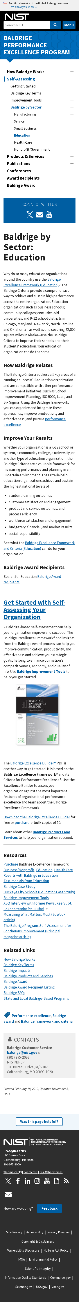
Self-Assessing (21, 79)
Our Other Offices (51, 1172)
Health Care (23, 142)
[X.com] (8, 1181)
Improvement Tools (26, 100)
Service (19, 121)
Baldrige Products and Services (28, 976)
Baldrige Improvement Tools (41, 671)
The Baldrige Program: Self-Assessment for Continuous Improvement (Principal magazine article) (37, 931)
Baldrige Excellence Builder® (33, 763)
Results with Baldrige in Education (31, 875)
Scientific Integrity (38, 1268)
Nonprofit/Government (32, 149)
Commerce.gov (60, 1277)
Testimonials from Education (26, 880)
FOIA (21, 1259)
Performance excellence (31, 1015)
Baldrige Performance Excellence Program (37, 45)
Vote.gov (58, 1287)
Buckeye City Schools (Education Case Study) (39, 892)
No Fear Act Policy (55, 1250)
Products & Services (25, 156)
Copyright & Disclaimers (38, 1241)
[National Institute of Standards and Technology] (35, 1141)
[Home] (17, 16)
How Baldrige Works (26, 71)
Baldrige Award (21, 185)
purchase (22, 822)
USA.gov (41, 1287)
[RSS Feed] (66, 1181)
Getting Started (23, 86)
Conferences (19, 170)
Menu (69, 24)
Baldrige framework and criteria (47, 1021)
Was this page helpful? (39, 1121)
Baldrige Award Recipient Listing (29, 987)
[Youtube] (49, 214)
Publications (18, 163)
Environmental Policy (43, 1259)
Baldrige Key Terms (26, 93)
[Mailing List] (8, 1194)
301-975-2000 (12, 1164)
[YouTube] (47, 1181)
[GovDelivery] (39, 214)
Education (22, 135)
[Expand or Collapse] (71, 71)
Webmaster (11, 1172)
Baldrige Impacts (17, 970)
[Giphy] (56, 1181)
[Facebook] (18, 1181)
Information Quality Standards (25, 1277)
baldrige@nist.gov (22, 1052)
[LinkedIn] (27, 1181)
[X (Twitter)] (30, 214)
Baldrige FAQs (14, 992)
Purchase (11, 864)
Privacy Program (58, 1232)
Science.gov (23, 1287)
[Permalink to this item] (55, 365)
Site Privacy (14, 1232)
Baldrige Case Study (19, 886)
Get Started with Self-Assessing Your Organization (34, 609)
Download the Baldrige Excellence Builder (37, 817)
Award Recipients (23, 178)
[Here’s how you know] (39, 5)
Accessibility (34, 1232)
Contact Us (30, 1172)
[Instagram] (37, 1181)
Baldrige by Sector (26, 107)
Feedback (49, 1208)
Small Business (25, 128)
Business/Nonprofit (19, 869)
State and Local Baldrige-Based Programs (36, 998)
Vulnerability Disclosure (23, 1250)
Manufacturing (25, 114)
